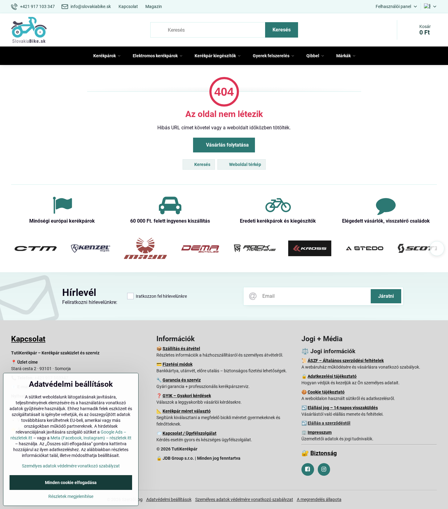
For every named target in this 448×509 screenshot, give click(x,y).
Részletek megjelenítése (70, 496)
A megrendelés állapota (319, 499)
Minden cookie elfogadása (71, 482)
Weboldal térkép (244, 164)
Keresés (281, 30)
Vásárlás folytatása (227, 145)
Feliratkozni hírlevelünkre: (89, 302)
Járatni (386, 296)
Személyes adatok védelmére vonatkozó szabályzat (244, 499)
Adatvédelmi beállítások (169, 499)
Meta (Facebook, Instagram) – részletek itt (90, 437)
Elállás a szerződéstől (329, 423)
